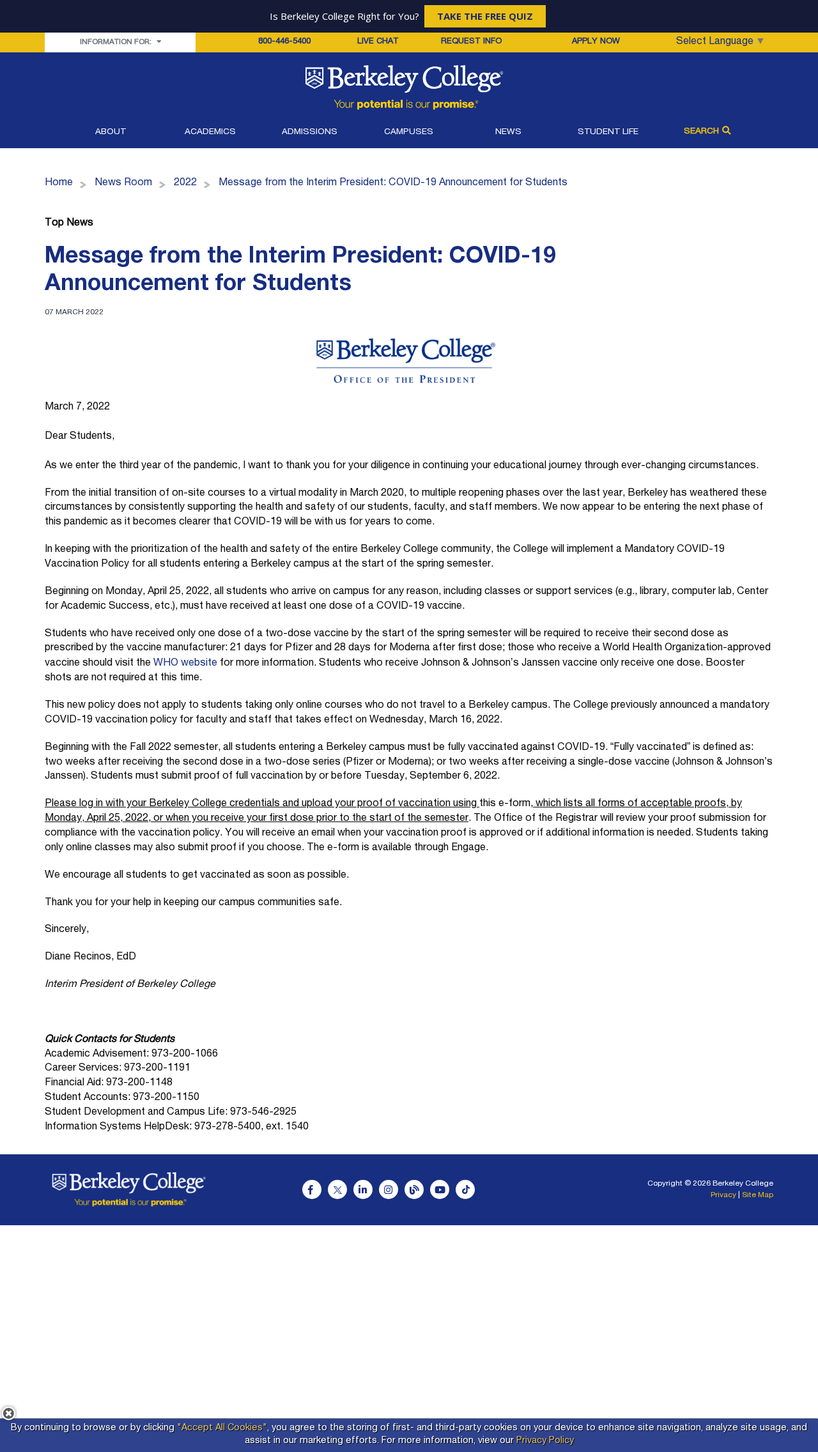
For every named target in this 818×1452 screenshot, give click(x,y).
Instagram (388, 1189)
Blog (414, 1189)
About (110, 132)
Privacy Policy (545, 1441)
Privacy (723, 1195)
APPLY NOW (596, 42)
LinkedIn (363, 1189)
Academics (210, 132)
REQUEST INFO (471, 42)
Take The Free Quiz (485, 16)
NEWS (508, 132)
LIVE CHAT (378, 42)
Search (701, 131)
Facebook (311, 1189)
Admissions (309, 132)
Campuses (408, 132)
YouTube (439, 1189)
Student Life (608, 132)
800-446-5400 (284, 42)
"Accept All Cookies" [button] (222, 1428)
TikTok (465, 1189)
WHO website (185, 664)
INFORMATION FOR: (116, 42)
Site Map (757, 1195)
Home (59, 183)
